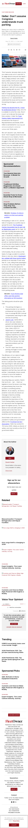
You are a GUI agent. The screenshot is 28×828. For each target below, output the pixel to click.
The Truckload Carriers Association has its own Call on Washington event (13, 227)
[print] (25, 50)
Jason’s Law (9, 320)
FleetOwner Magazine (8, 12)
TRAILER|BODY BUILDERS (14, 812)
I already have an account (14, 627)
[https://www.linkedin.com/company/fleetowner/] (13, 802)
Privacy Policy (16, 820)
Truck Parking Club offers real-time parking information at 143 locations (13, 296)
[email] (19, 50)
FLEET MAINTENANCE (14, 809)
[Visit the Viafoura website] (22, 611)
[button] (3, 4)
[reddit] (16, 50)
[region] (14, 608)
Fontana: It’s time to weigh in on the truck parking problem (13, 215)
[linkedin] (11, 50)
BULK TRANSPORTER (14, 810)
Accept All (14, 824)
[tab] (6, 604)
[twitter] (14, 50)
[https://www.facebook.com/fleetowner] (11, 802)
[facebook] (8, 50)
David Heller (14, 38)
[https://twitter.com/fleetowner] (16, 802)
